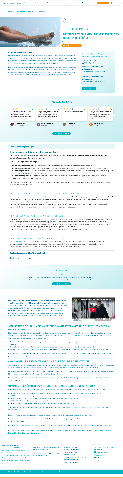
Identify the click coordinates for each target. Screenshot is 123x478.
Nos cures (28, 11)
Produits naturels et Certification (75, 457)
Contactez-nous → (89, 88)
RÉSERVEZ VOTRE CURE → (71, 45)
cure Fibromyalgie (77, 430)
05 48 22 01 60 (100, 449)
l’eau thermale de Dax (28, 63)
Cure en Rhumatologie (62, 430)
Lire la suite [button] (14, 119)
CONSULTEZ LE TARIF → (61, 284)
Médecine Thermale (70, 452)
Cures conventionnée (89, 54)
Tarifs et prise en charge (20, 258)
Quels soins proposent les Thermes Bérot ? (28, 253)
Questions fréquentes (71, 447)
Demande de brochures (71, 449)
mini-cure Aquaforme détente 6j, (96, 430)
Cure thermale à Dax (15, 11)
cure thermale (17, 241)
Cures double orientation (99, 56)
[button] (113, 115)
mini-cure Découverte (31, 433)
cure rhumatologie (68, 367)
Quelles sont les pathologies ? (22, 147)
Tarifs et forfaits (69, 454)
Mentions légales (36, 471)
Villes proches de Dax (71, 462)
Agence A (61, 471)
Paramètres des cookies (48, 471)
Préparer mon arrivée (71, 459)
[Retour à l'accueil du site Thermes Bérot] (12, 3)
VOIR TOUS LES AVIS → (61, 133)
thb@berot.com (101, 452)
